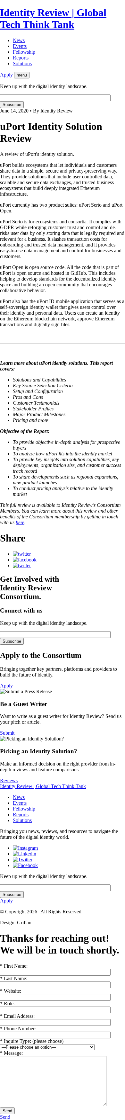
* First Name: (14, 966)
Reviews (9, 780)
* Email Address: (17, 1016)
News (19, 40)
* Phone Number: (18, 1028)
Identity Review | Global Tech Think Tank (53, 18)
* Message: (11, 1053)
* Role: (7, 1003)
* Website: (10, 991)
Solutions (22, 63)
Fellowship (24, 52)
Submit (7, 733)
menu (22, 75)
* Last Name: (13, 978)
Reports (21, 57)
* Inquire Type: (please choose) (31, 1041)
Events (20, 46)
